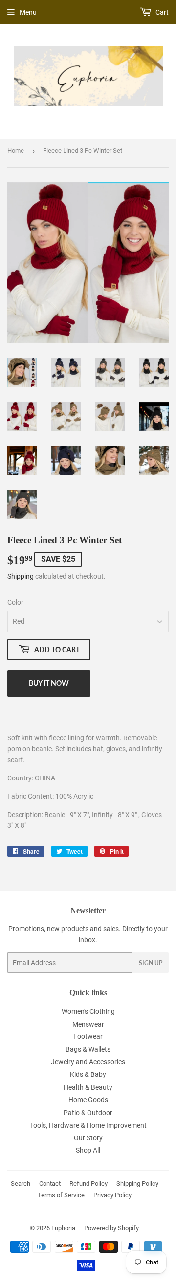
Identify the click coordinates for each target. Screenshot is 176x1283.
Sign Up (150, 963)
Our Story (88, 1138)
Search (20, 1183)
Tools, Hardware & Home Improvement (88, 1125)
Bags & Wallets (88, 1049)
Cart (161, 12)
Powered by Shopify (111, 1228)
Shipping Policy (137, 1183)
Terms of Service (61, 1195)
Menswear (88, 1024)
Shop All (88, 1150)
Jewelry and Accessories (88, 1062)
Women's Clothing (88, 1011)
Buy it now (49, 683)
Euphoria (63, 1228)
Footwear (88, 1036)
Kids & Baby (88, 1074)
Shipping (20, 576)
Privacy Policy (112, 1195)
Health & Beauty (88, 1087)
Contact (50, 1183)
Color (15, 602)
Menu (28, 12)
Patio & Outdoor (88, 1112)
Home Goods (88, 1100)
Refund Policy (88, 1183)
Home (15, 150)
